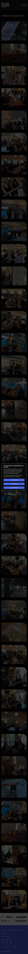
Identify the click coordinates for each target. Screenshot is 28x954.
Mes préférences (14, 487)
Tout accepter (14, 480)
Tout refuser (14, 483)
